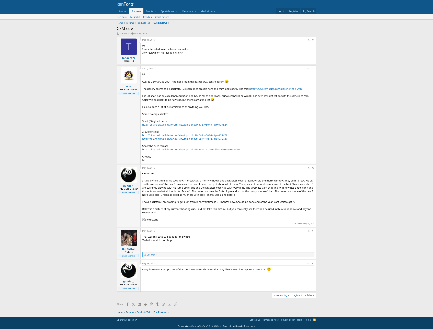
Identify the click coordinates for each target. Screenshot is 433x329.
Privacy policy (288, 319)
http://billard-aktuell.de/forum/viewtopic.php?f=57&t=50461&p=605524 (184, 124)
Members (187, 11)
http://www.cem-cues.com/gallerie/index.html (276, 88)
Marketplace (208, 11)
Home (122, 11)
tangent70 (124, 33)
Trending (147, 16)
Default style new (128, 319)
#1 (313, 39)
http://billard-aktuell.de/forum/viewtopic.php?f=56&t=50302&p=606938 (184, 138)
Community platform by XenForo (204, 326)
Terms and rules (271, 319)
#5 (313, 263)
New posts (122, 16)
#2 (313, 68)
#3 (313, 167)
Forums (136, 11)
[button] (156, 11)
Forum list (135, 16)
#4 (313, 230)
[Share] (308, 40)
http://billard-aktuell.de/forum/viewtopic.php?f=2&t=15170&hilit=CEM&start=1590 (191, 149)
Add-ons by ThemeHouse (244, 326)
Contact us (254, 319)
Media (149, 11)
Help (299, 319)
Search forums (162, 16)
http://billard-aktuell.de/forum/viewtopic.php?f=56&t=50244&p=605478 (184, 135)
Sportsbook (167, 11)
